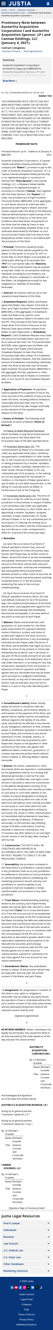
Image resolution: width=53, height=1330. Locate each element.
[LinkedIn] (12, 1287)
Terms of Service (26, 1314)
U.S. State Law (12, 1257)
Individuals (9, 1230)
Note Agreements (33, 51)
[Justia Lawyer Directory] (41, 1287)
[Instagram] (24, 1287)
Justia (4, 10)
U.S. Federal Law (13, 1250)
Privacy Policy (26, 1319)
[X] (36, 1287)
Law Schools (10, 1243)
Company (26, 1304)
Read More (9, 80)
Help (26, 1309)
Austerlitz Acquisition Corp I (13, 13)
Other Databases (13, 1264)
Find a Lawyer (11, 1223)
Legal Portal (26, 1299)
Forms (12, 10)
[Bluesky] (32, 1287)
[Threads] (28, 1287)
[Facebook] (20, 1287)
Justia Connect (26, 1294)
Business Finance (11, 51)
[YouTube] (16, 1287)
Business (8, 1236)
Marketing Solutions (15, 1270)
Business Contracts (26, 10)
